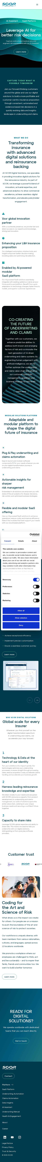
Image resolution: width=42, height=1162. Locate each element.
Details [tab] (21, 541)
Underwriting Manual (11, 1112)
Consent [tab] (7, 541)
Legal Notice (7, 1143)
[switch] (36, 586)
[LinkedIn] (5, 1137)
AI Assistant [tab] (12, 21)
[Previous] (30, 700)
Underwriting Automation (13, 1094)
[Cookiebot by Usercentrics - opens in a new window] (29, 534)
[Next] (37, 700)
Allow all (21, 611)
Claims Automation (10, 1098)
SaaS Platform (8, 1089)
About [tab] (34, 541)
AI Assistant (7, 1107)
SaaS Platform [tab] (29, 21)
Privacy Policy (7, 1147)
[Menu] (37, 4)
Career (5, 1129)
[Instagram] (19, 1137)
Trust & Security (9, 1151)
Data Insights (7, 1103)
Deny (21, 625)
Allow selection (21, 618)
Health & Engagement (11, 1116)
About (5, 1122)
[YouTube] (12, 1137)
